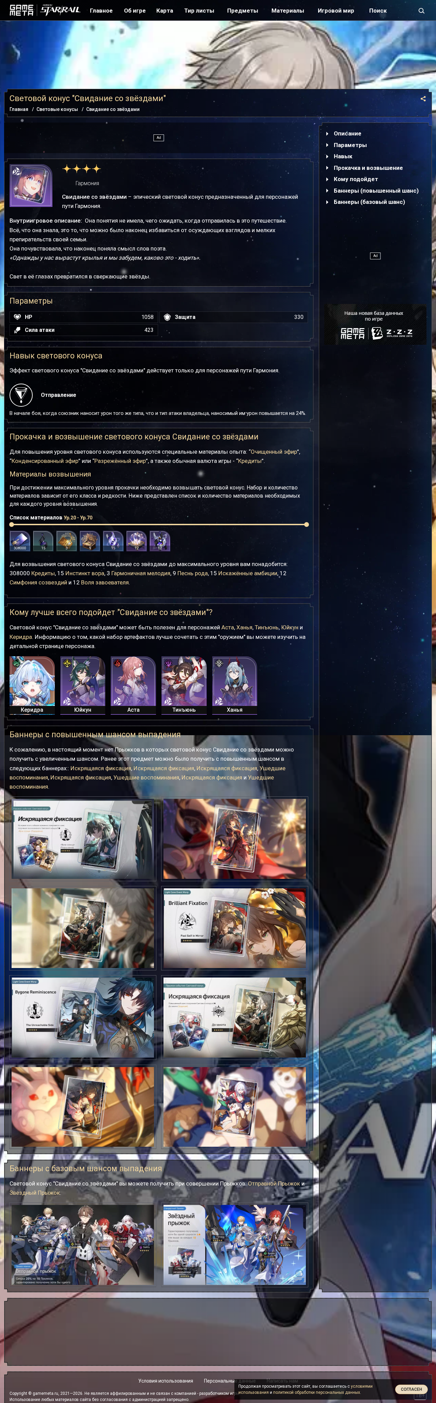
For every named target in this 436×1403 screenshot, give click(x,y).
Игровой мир (336, 10)
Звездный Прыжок (35, 1192)
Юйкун (289, 627)
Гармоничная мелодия (140, 573)
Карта (164, 10)
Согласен (411, 1389)
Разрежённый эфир (120, 460)
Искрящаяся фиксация (101, 768)
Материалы (287, 10)
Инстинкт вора (84, 573)
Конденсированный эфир (45, 460)
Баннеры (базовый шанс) (369, 201)
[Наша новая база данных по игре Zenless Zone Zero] (375, 324)
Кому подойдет (356, 179)
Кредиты (250, 460)
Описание (347, 133)
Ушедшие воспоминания (146, 777)
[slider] (11, 524)
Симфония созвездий (38, 582)
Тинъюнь (267, 627)
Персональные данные (230, 1381)
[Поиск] (421, 10)
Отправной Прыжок (274, 1183)
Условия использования (165, 1381)
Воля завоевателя (105, 582)
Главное (101, 10)
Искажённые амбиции (247, 573)
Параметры (350, 145)
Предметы (242, 10)
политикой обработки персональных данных (316, 1392)
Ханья (244, 627)
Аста (227, 627)
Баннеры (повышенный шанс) (376, 190)
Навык (343, 156)
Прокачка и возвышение (368, 167)
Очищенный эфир (274, 451)
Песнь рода (192, 573)
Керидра (21, 636)
